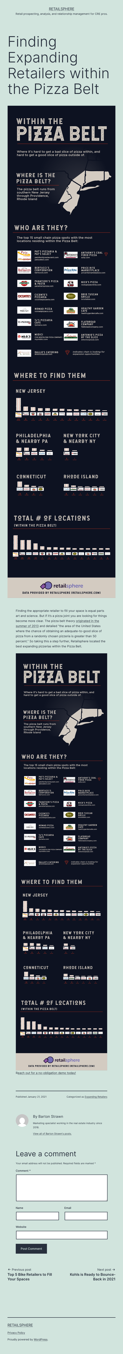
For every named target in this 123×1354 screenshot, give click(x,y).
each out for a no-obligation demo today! (47, 1073)
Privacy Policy (16, 1332)
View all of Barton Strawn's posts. (52, 1133)
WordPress (40, 1339)
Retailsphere (61, 9)
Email (67, 1207)
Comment (23, 1170)
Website (21, 1226)
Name (19, 1207)
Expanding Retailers (96, 1096)
